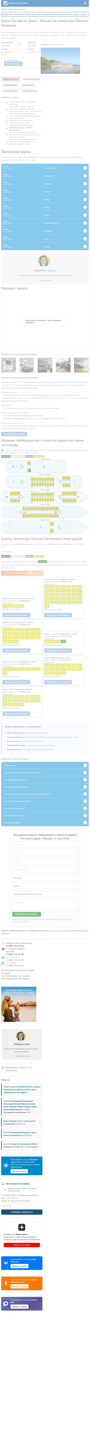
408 (5, 700)
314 (63, 665)
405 (27, 697)
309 (10, 633)
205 (63, 586)
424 (32, 669)
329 (21, 633)
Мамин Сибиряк (24, 1106)
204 (74, 602)
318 (46, 669)
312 (52, 665)
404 (21, 697)
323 (74, 669)
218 (57, 594)
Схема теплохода (29, 91)
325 (46, 673)
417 (16, 704)
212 (63, 590)
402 (10, 697)
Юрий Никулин (16, 1109)
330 (27, 633)
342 (16, 641)
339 (38, 637)
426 (5, 673)
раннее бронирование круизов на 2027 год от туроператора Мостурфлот (22, 1089)
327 (57, 673)
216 (46, 594)
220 (68, 594)
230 (46, 602)
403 (16, 697)
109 (16, 606)
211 (57, 590)
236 (46, 606)
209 (46, 590)
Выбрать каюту (13, 64)
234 (68, 602)
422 (21, 669)
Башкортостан (15, 1121)
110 (21, 606)
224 (52, 598)
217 (52, 594)
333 (5, 637)
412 (27, 700)
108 (10, 606)
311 (46, 665)
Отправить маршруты (22, 1212)
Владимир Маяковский (23, 1101)
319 (52, 669)
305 (27, 630)
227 (68, 598)
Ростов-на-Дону (54, 930)
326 (52, 673)
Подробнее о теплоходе (14, 434)
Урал (6, 1121)
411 (21, 700)
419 (5, 669)
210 (52, 590)
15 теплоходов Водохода (18, 1132)
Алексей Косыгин (25, 1087)
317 (79, 665)
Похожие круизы (10, 91)
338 (32, 637)
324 (79, 669)
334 (10, 637)
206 (68, 586)
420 (10, 669)
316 (74, 665)
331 (32, 633)
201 (46, 586)
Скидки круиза (28, 85)
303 (16, 630)
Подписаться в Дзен (22, 1245)
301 (5, 630)
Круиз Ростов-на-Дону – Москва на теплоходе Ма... (22, 1189)
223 (46, 598)
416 (10, 704)
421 (16, 669)
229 (79, 598)
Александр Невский (12, 1104)
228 (74, 598)
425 (38, 669)
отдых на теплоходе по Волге (24, 1144)
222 (79, 594)
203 (57, 586)
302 (10, 630)
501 (46, 641)
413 (32, 700)
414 (38, 700)
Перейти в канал (19, 1171)
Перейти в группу (19, 1266)
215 (79, 590)
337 (27, 637)
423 (27, 669)
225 (57, 598)
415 (5, 704)
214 (74, 590)
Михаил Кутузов (28, 1104)
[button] (86, 365)
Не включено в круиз (31, 79)
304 (21, 630)
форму (52, 270)
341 (10, 641)
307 (38, 630)
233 (63, 602)
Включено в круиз (11, 79)
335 (16, 637)
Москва (66, 930)
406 (32, 697)
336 (21, 637)
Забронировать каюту (27, 914)
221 (74, 594)
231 (52, 602)
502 (52, 641)
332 (38, 633)
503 (57, 641)
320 (57, 669)
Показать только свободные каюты (22, 573)
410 (16, 700)
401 (5, 697)
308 (5, 633)
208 (79, 586)
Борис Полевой (10, 1106)
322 (68, 669)
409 (10, 700)
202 (52, 586)
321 (63, 669)
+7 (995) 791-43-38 (15, 946)
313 (57, 665)
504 (63, 641)
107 (5, 606)
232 (57, 602)
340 (5, 641)
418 (21, 704)
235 (79, 602)
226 (63, 598)
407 (38, 697)
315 (68, 665)
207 (74, 586)
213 (68, 590)
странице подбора (79, 14)
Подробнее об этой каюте (16, 615)
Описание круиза (10, 85)
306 (32, 630)
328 (63, 673)
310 (16, 633)
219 (63, 594)
